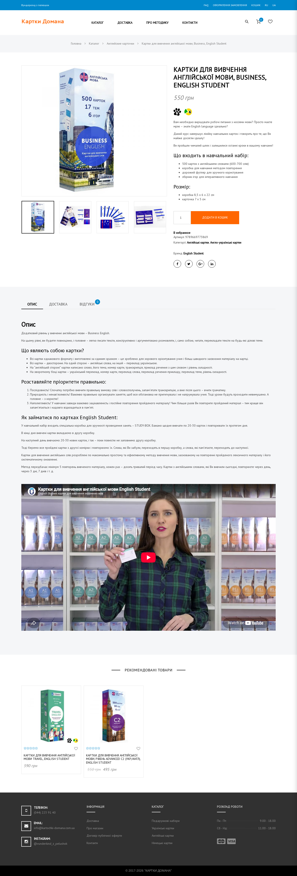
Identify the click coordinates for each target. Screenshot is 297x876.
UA (274, 5)
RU (266, 5)
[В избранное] (76, 748)
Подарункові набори (166, 821)
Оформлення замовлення (230, 5)
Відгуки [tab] (89, 303)
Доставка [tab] (58, 304)
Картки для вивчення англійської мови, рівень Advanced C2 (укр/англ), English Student (113, 759)
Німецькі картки (162, 843)
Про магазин (95, 828)
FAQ (206, 5)
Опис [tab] (32, 304)
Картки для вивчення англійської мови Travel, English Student (49, 757)
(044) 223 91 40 (45, 812)
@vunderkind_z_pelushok (50, 844)
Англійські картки (198, 242)
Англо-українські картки (225, 242)
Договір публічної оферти (104, 836)
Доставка (93, 821)
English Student (194, 253)
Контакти (92, 843)
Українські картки (163, 828)
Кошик (255, 5)
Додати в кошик (215, 217)
